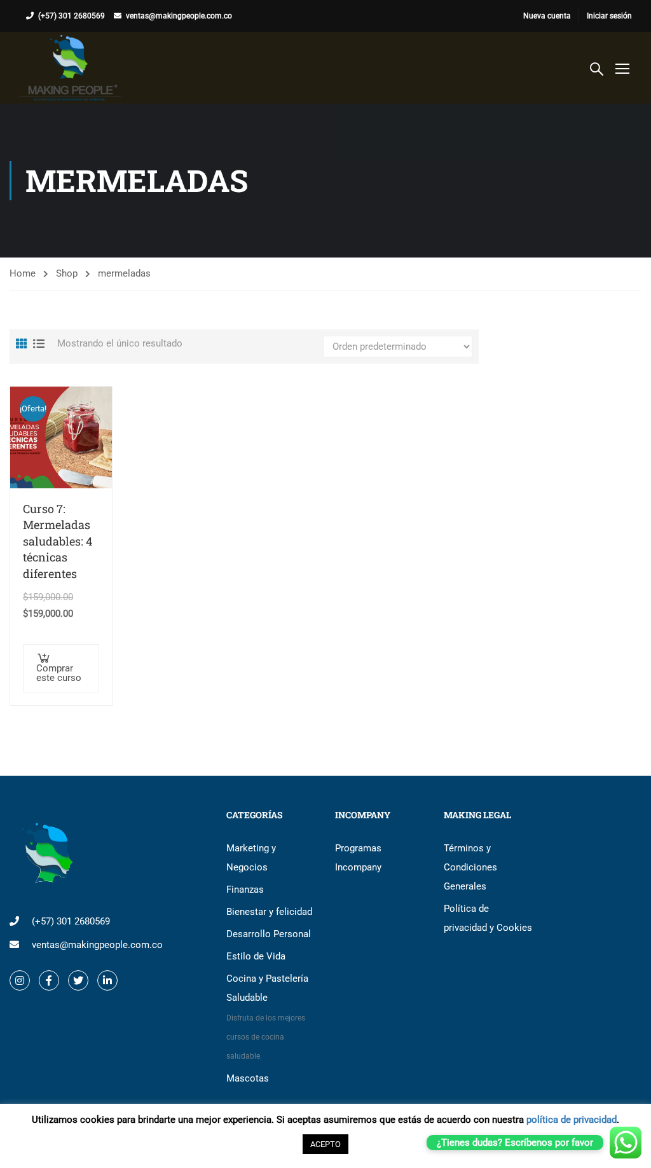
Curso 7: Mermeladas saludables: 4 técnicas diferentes (57, 541)
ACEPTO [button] (325, 1144)
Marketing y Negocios (251, 857)
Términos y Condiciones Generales (470, 867)
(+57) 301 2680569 (71, 15)
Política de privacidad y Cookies (488, 918)
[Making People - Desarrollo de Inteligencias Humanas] (70, 67)
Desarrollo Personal (268, 934)
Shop (67, 273)
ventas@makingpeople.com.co (179, 15)
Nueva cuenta (547, 15)
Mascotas (247, 1078)
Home (23, 273)
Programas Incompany (358, 857)
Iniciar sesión (609, 15)
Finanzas (245, 889)
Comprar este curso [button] (58, 673)
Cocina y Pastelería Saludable (267, 1017)
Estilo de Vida (255, 956)
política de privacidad (571, 1119)
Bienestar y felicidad (269, 911)
